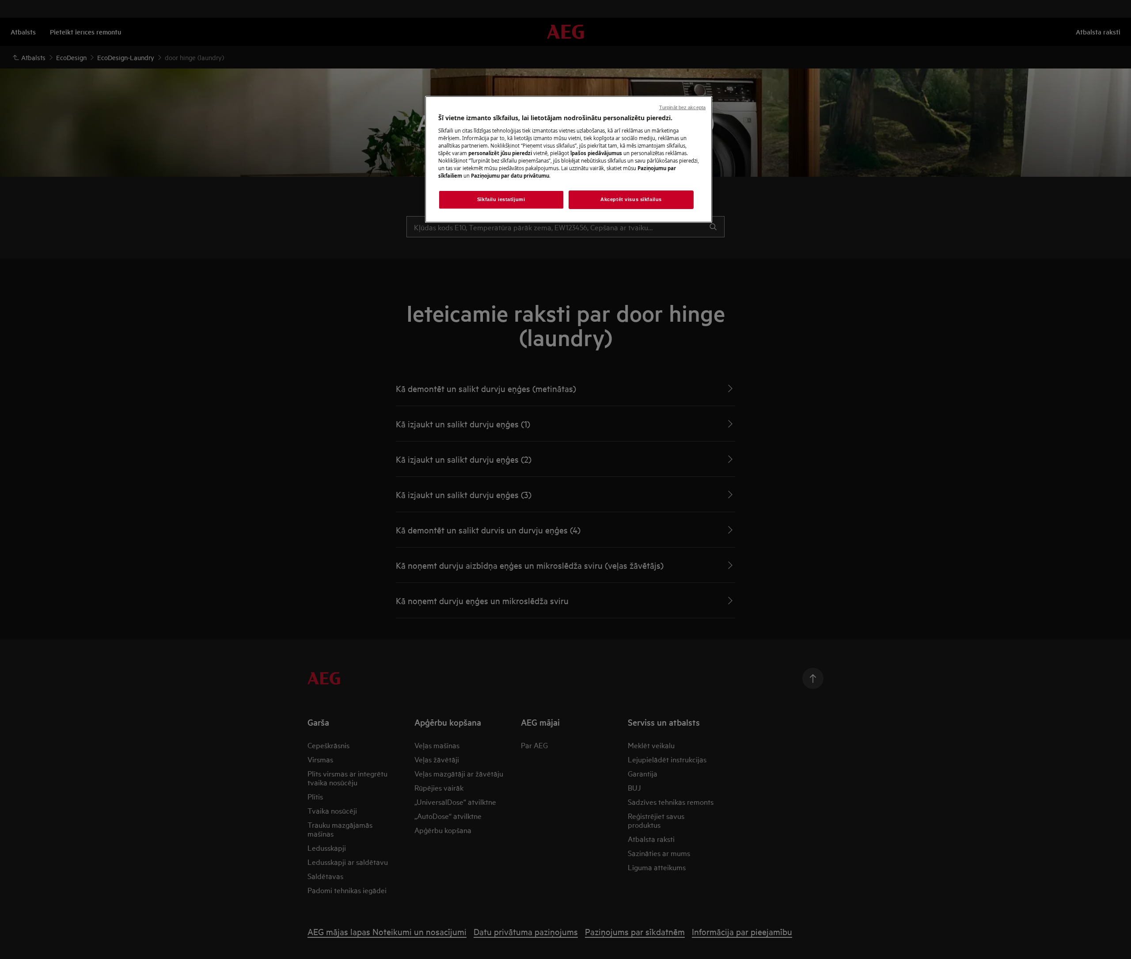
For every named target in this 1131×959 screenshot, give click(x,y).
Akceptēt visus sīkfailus (631, 199)
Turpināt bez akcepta (682, 107)
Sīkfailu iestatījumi (501, 199)
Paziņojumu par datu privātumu (510, 175)
